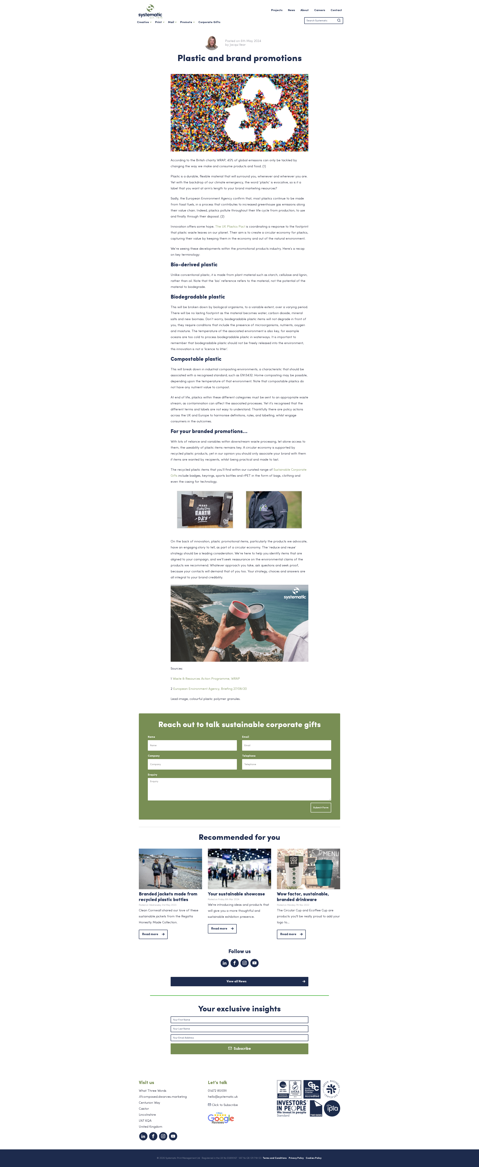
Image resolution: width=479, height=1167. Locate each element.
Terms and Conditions (275, 1158)
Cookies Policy (313, 1158)
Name (151, 737)
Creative (143, 22)
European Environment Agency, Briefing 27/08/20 (210, 689)
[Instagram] (244, 963)
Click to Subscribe (224, 1105)
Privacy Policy (296, 1158)
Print (158, 22)
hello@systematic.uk (223, 1096)
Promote (186, 22)
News (291, 10)
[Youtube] (254, 963)
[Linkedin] (225, 963)
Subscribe (241, 1049)
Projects (277, 10)
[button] (339, 20)
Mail (171, 22)
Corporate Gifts (209, 22)
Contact (336, 10)
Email (245, 737)
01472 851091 (217, 1090)
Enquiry (152, 775)
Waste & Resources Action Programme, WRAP (206, 678)
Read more (150, 934)
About (304, 10)
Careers (319, 10)
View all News (236, 981)
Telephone (249, 756)
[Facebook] (235, 963)
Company (154, 756)
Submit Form (321, 807)
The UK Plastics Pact (230, 226)
